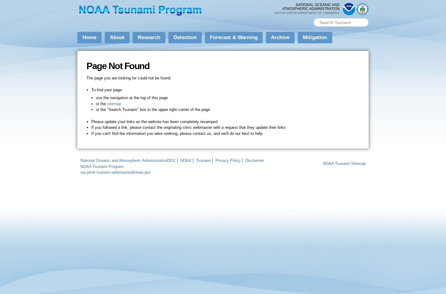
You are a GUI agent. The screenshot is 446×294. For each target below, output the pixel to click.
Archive (280, 37)
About (117, 37)
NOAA (185, 160)
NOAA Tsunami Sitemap (344, 163)
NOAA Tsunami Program (101, 166)
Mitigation (315, 37)
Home (89, 37)
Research (149, 37)
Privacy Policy (228, 160)
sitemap (114, 104)
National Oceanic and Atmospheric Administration (123, 160)
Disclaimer (254, 160)
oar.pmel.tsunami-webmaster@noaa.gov (115, 172)
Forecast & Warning (234, 37)
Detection (185, 37)
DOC (171, 160)
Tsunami (203, 160)
